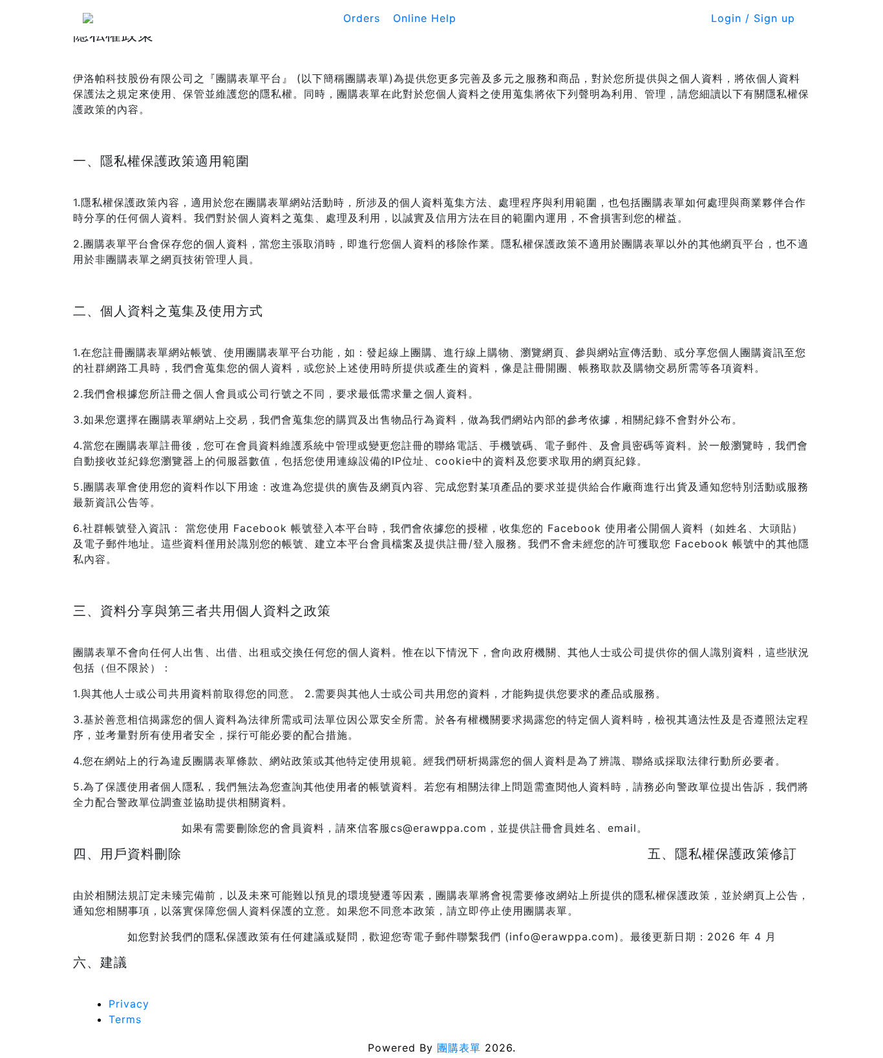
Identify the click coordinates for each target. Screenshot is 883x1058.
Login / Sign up (753, 18)
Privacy (129, 1003)
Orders (361, 18)
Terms (125, 1019)
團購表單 (459, 1047)
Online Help (424, 18)
